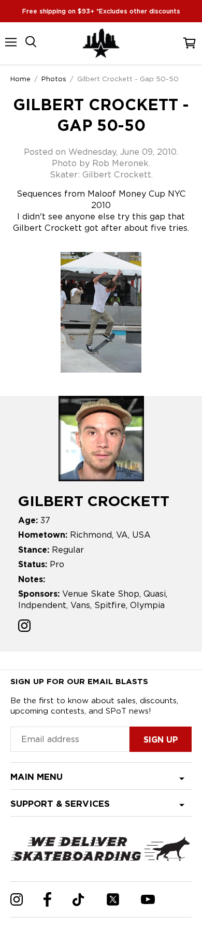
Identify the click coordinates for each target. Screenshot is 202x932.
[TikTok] (78, 899)
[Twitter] (113, 899)
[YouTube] (148, 899)
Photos (53, 79)
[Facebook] (47, 899)
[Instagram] (16, 899)
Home (20, 79)
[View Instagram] (24, 626)
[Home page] (101, 43)
